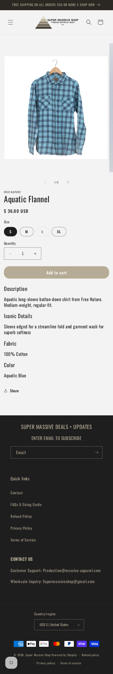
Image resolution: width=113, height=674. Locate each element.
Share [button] (14, 390)
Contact (17, 492)
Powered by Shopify (64, 655)
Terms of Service (23, 539)
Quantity (10, 243)
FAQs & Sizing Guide (26, 504)
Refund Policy (21, 516)
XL (59, 231)
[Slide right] (68, 182)
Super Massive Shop (38, 655)
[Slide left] (45, 182)
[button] (10, 22)
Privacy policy (46, 663)
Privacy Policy (21, 528)
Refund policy (90, 655)
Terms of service (70, 663)
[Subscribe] (96, 452)
